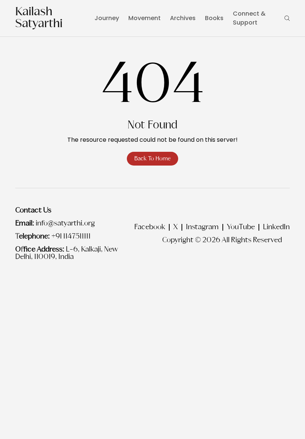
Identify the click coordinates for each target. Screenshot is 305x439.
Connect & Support (249, 18)
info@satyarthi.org (65, 223)
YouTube (241, 227)
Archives (183, 18)
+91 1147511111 (70, 236)
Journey (106, 18)
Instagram (202, 227)
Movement (144, 18)
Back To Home (152, 158)
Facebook (149, 227)
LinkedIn (276, 227)
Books (214, 18)
